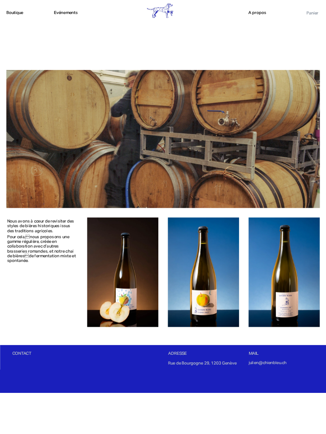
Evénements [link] (66, 13)
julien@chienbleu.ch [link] (267, 362)
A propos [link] (257, 13)
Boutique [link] (14, 13)
